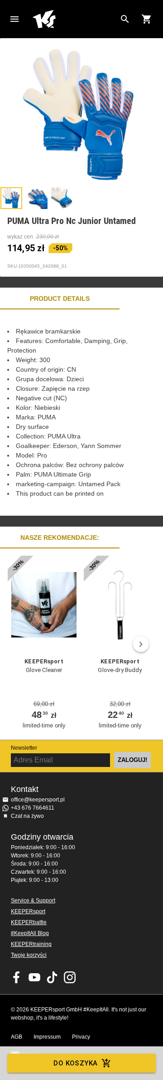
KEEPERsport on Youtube (34, 977)
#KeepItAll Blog (30, 933)
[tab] (11, 198)
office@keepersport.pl (38, 799)
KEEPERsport (28, 911)
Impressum (47, 1037)
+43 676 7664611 (32, 808)
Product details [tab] (60, 298)
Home (74, 19)
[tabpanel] (81, 412)
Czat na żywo (27, 816)
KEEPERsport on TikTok (52, 977)
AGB (16, 1037)
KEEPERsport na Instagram (70, 977)
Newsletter (24, 748)
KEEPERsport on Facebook (17, 977)
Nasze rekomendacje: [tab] (59, 537)
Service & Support (33, 900)
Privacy (81, 1037)
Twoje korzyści (29, 955)
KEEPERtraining (31, 944)
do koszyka (75, 1063)
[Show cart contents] (147, 19)
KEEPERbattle (29, 922)
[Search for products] (125, 19)
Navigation (14, 19)
